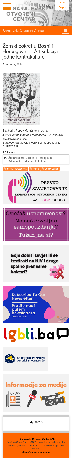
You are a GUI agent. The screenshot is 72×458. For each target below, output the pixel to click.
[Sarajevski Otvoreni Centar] (32, 13)
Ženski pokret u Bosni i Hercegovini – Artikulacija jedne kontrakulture (31, 159)
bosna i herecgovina (17, 168)
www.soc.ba (44, 451)
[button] (21, 99)
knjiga (36, 168)
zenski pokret (51, 168)
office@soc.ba (29, 451)
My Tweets (36, 422)
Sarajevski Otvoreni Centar (23, 30)
